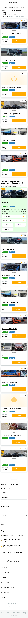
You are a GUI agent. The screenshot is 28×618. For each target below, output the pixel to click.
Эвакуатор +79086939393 (9, 167)
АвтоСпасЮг (6, 355)
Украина (22, 605)
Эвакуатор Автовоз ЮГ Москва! (11, 87)
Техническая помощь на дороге (11, 435)
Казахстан (14, 605)
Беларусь (6, 605)
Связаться (18, 40)
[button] (26, 25)
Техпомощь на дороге (8, 60)
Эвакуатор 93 (6, 202)
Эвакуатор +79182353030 (9, 382)
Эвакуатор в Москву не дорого (11, 114)
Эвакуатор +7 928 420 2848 (10, 140)
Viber (21, 224)
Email (9, 229)
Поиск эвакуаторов (13, 7)
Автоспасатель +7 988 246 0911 (11, 34)
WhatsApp (9, 224)
